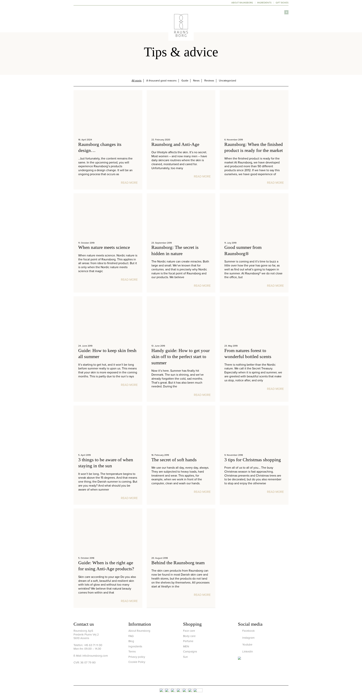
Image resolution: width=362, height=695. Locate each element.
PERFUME (166, 23)
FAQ (130, 636)
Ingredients (135, 646)
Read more (129, 183)
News (196, 80)
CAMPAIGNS (223, 23)
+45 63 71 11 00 (93, 645)
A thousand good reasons (161, 80)
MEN (186, 646)
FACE (134, 23)
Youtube (247, 644)
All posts (137, 80)
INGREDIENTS (264, 2)
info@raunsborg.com (95, 655)
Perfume (188, 641)
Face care (189, 630)
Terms (132, 651)
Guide (184, 80)
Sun (185, 657)
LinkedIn (247, 651)
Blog (131, 641)
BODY (149, 23)
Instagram (248, 637)
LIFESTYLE (201, 23)
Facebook (248, 630)
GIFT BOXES (282, 2)
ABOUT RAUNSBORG (242, 2)
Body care (189, 636)
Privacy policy (136, 657)
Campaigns (190, 651)
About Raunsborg (139, 630)
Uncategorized (227, 80)
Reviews (209, 80)
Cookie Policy (136, 662)
